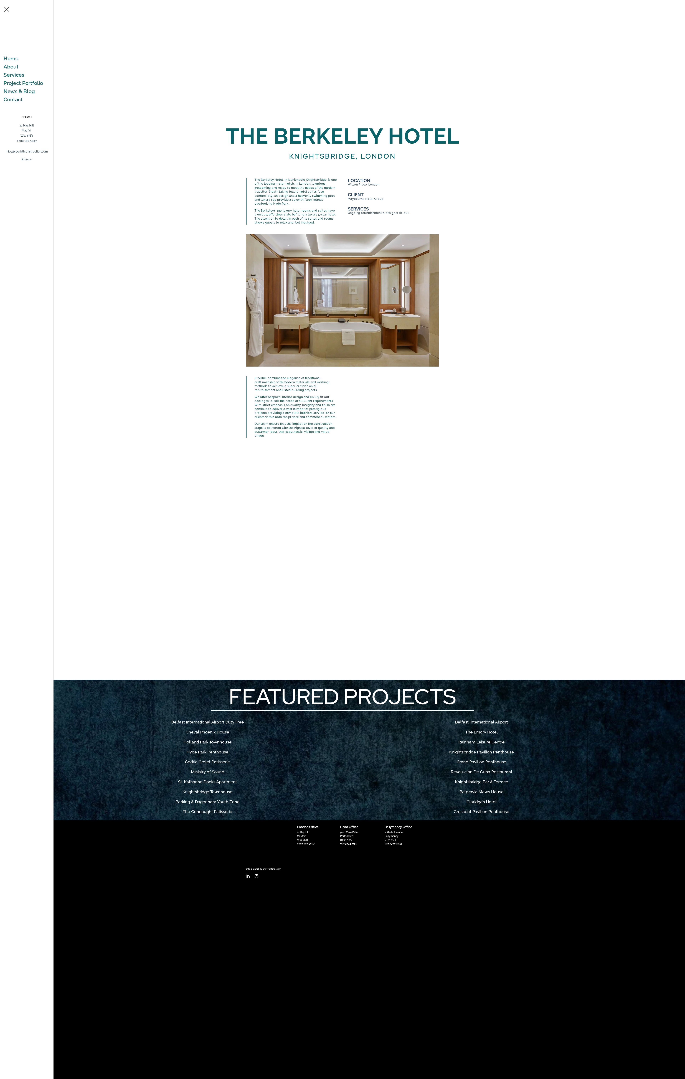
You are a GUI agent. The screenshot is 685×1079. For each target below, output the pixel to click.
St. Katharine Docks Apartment (207, 782)
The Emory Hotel (481, 732)
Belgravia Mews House (482, 791)
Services (14, 75)
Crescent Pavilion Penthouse (481, 811)
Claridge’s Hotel (481, 801)
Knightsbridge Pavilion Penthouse (481, 752)
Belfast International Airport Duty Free (207, 722)
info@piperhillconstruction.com (27, 151)
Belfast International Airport (481, 722)
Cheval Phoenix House (207, 732)
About (11, 66)
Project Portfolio (23, 83)
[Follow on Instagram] (256, 876)
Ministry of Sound (207, 772)
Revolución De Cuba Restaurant (481, 772)
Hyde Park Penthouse (207, 752)
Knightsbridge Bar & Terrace (481, 782)
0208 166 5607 (673, 4)
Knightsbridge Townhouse (207, 791)
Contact (13, 99)
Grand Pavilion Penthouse (481, 762)
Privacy (27, 159)
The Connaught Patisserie (207, 811)
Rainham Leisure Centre (481, 742)
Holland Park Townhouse (208, 742)
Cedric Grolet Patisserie (207, 762)
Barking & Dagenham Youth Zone (208, 801)
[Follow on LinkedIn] (248, 876)
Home (11, 58)
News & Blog (19, 91)
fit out (324, 397)
